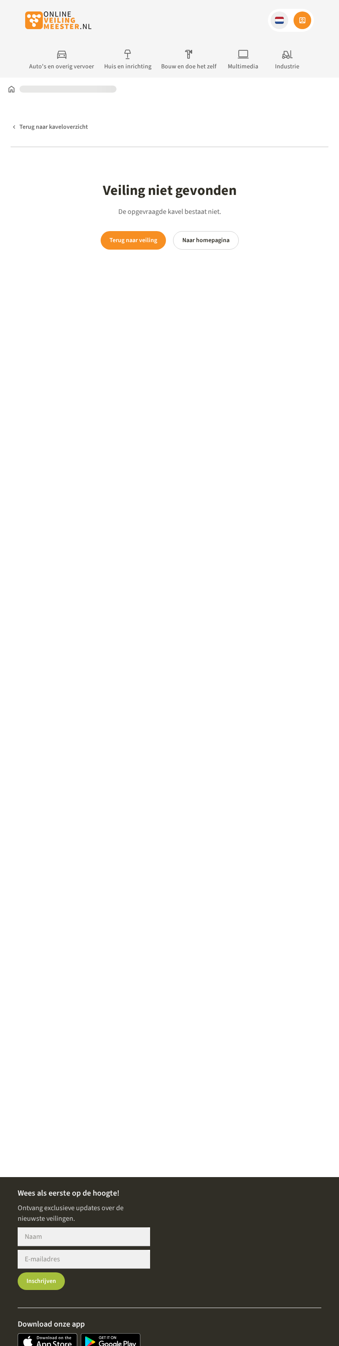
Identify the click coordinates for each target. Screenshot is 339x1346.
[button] (279, 20)
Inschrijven (41, 1281)
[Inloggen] (302, 20)
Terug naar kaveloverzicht (53, 127)
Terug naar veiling (133, 240)
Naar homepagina (206, 240)
